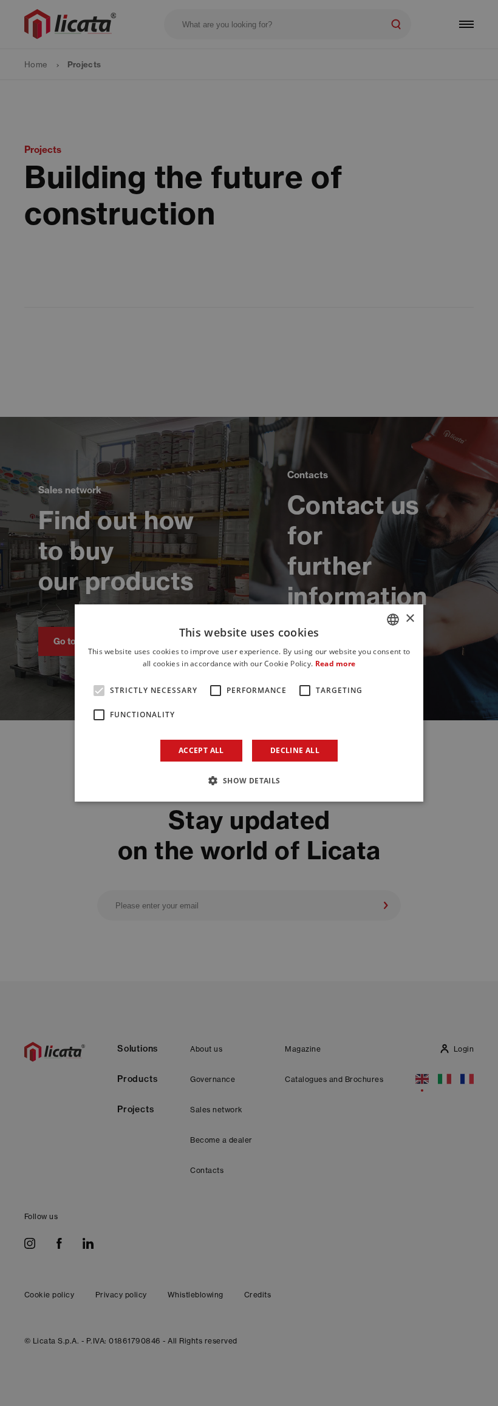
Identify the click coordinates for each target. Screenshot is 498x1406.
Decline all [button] (294, 750)
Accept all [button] (201, 750)
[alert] (249, 703)
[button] (248, 780)
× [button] (409, 618)
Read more (335, 663)
